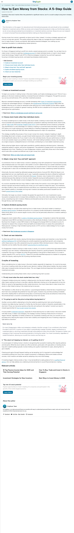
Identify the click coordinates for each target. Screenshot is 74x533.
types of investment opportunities (51, 101)
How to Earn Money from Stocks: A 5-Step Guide (26, 5)
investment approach (17, 311)
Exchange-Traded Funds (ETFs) (26, 124)
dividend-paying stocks (9, 210)
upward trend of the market (14, 191)
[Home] (2, 5)
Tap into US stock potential (12, 384)
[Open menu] (2, 2)
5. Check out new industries (11, 72)
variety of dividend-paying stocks (32, 218)
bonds (34, 176)
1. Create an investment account (13, 63)
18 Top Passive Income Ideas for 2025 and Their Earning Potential (18, 371)
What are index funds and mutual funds (23, 155)
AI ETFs (23, 254)
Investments (7, 5)
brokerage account (29, 53)
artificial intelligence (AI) (9, 241)
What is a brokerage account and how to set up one (26, 113)
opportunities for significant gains (38, 245)
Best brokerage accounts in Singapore (22, 231)
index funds (10, 124)
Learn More (8, 84)
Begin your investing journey (12, 76)
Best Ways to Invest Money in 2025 (52, 378)
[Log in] (72, 2)
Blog (13, 5)
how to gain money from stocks (26, 308)
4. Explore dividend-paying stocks (13, 69)
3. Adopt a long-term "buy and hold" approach (17, 67)
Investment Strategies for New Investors (17, 378)
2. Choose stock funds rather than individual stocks (19, 65)
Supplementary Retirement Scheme (43, 103)
